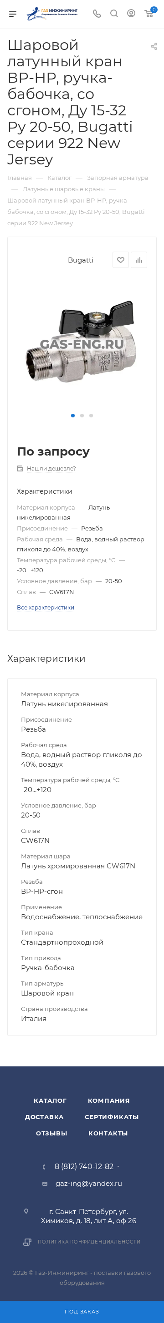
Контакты (108, 1133)
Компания (109, 1100)
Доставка (44, 1116)
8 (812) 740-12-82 (84, 1166)
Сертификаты (112, 1116)
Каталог (50, 1100)
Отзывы (51, 1133)
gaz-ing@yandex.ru (89, 1183)
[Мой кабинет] (131, 14)
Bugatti (80, 260)
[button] (72, 415)
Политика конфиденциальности (89, 1242)
